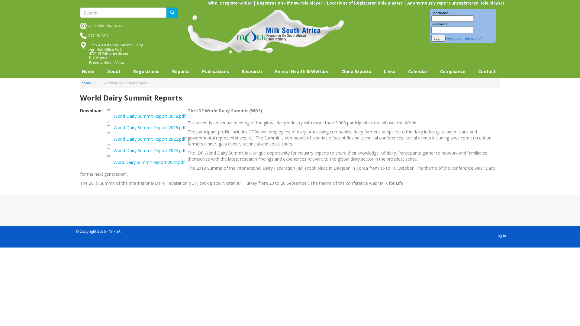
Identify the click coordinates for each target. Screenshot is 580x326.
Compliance (453, 71)
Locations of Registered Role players (364, 3)
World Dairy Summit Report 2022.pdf (149, 139)
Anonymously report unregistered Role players (455, 3)
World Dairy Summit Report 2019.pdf (149, 127)
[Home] (265, 32)
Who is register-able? (230, 3)
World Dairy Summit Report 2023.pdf (149, 150)
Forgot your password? (463, 38)
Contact (487, 71)
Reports (180, 71)
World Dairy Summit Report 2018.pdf (149, 116)
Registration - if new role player (289, 3)
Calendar (417, 71)
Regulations (146, 71)
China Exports (356, 71)
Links (389, 71)
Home (88, 71)
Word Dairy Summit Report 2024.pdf (149, 162)
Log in (501, 235)
